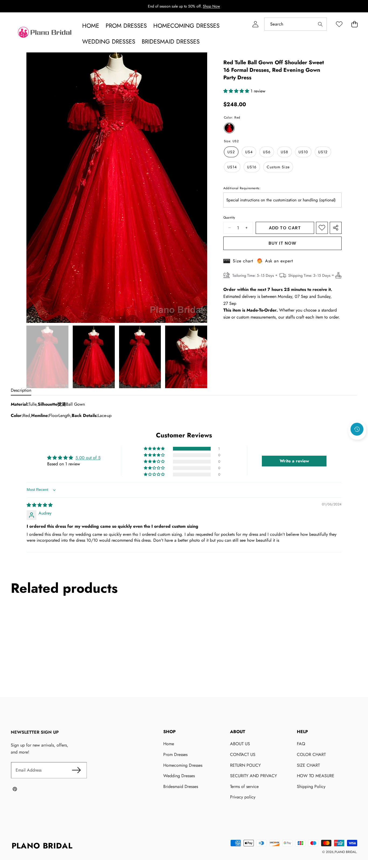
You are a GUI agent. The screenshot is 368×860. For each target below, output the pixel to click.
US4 (249, 152)
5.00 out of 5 (87, 458)
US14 (232, 167)
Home (168, 744)
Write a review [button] (294, 461)
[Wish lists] (339, 24)
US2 (231, 152)
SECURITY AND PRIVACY (253, 776)
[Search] (320, 24)
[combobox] (295, 24)
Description (21, 390)
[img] (40, 505)
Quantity (229, 217)
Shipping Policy (311, 786)
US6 (266, 152)
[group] (47, 357)
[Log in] (255, 24)
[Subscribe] (76, 770)
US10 (303, 152)
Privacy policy (242, 797)
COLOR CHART (311, 754)
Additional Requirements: (242, 188)
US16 (251, 167)
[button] (354, 24)
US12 (323, 152)
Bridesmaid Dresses (180, 786)
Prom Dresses (175, 754)
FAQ (301, 744)
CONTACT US (242, 754)
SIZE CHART (308, 765)
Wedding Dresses (179, 776)
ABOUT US (240, 744)
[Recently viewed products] (356, 429)
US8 (284, 152)
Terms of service (244, 786)
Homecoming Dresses (182, 765)
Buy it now (282, 243)
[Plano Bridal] (45, 33)
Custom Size (278, 167)
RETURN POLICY (245, 765)
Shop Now (211, 6)
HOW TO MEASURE (315, 776)
